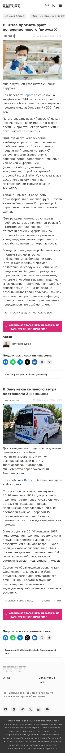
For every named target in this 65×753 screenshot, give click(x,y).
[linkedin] (34, 362)
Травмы (45, 600)
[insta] (14, 709)
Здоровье (9, 36)
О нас (6, 677)
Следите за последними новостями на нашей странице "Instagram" (34, 326)
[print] (42, 362)
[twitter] (27, 362)
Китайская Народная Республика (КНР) (29, 312)
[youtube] (47, 709)
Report (28, 95)
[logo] (11, 5)
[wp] (13, 362)
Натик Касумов (21, 343)
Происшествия (11, 400)
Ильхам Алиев (14, 16)
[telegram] (20, 362)
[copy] (49, 362)
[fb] (5, 362)
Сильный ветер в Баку (19, 600)
